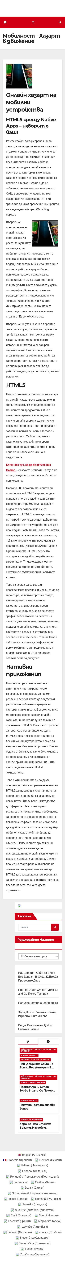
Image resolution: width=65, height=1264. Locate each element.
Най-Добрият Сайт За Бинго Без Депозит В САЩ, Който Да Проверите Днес (38, 976)
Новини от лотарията (31, 1120)
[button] (60, 22)
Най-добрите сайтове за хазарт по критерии (38, 1050)
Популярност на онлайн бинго (38, 1002)
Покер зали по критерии (33, 1083)
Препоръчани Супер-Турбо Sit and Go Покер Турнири (36, 1090)
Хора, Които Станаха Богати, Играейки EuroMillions (35, 1127)
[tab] (28, 1041)
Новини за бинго (29, 1055)
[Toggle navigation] (33, 22)
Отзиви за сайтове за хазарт (35, 1060)
